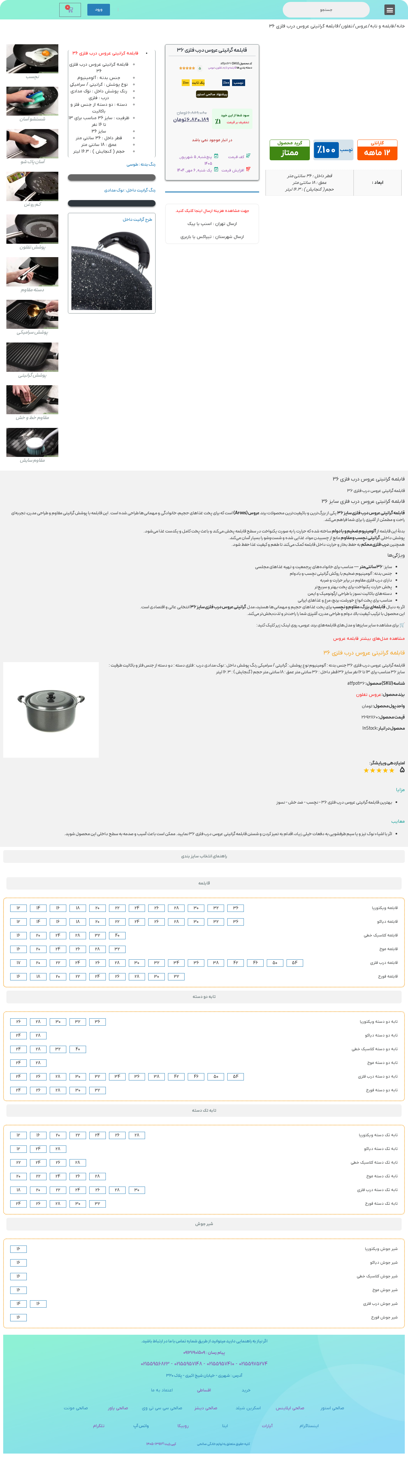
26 (156, 908)
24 (137, 908)
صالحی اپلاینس (290, 1408)
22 (117, 908)
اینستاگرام (309, 1426)
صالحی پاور (118, 1408)
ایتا (225, 1426)
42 (235, 963)
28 (176, 908)
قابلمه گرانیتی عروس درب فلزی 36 (105, 53)
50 (275, 963)
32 (216, 908)
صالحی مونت (76, 1408)
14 (38, 908)
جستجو (326, 9)
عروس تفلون (368, 695)
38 (216, 963)
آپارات (267, 1426)
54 (294, 963)
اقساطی (204, 1390)
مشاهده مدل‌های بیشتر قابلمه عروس (369, 639)
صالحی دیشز (205, 1408)
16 (58, 908)
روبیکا (183, 1426)
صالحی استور (332, 1408)
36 (235, 908)
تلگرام (99, 1426)
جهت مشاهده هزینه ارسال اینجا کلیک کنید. (212, 210)
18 (78, 908)
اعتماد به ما (162, 1390)
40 (117, 936)
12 (18, 908)
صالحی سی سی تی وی (162, 1408)
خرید (246, 1390)
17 (18, 963)
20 (97, 908)
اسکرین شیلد (248, 1408)
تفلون (347, 26)
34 (176, 963)
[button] (389, 9)
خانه (401, 26)
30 (196, 908)
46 (255, 963)
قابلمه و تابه (382, 26)
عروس (361, 26)
